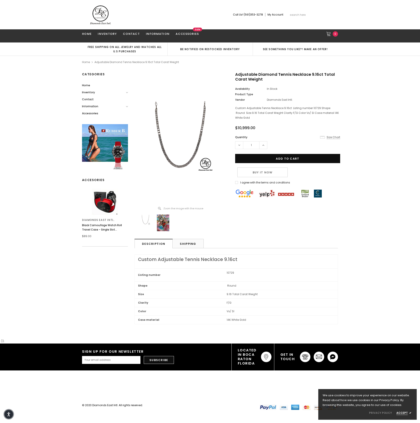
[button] (9, 414)
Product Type (244, 94)
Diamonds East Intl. (98, 220)
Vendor (240, 100)
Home (86, 62)
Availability (242, 89)
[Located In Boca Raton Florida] (266, 357)
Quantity (241, 137)
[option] (124, 49)
